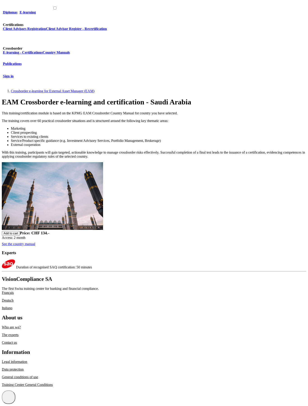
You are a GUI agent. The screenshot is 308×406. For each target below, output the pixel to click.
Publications (12, 64)
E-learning (28, 12)
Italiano (7, 308)
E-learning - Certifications (23, 52)
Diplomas (10, 12)
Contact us (9, 342)
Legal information (14, 362)
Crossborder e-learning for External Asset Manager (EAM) (52, 91)
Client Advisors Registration (24, 29)
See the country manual (18, 244)
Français (8, 293)
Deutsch (8, 300)
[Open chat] (8, 397)
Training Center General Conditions (27, 385)
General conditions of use (20, 377)
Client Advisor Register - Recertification (76, 29)
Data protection (13, 369)
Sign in (8, 76)
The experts (10, 335)
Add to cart (11, 233)
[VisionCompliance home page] (27, 8)
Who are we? (11, 327)
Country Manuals (56, 52)
